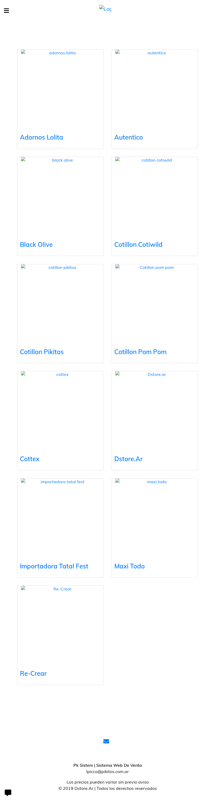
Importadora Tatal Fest (54, 566)
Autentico (128, 137)
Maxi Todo (129, 566)
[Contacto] (7, 793)
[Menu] (6, 11)
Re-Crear (33, 673)
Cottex (29, 459)
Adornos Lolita (41, 137)
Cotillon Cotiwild (138, 244)
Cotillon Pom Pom (140, 352)
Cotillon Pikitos (42, 352)
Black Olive (36, 244)
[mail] (107, 741)
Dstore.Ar (128, 459)
